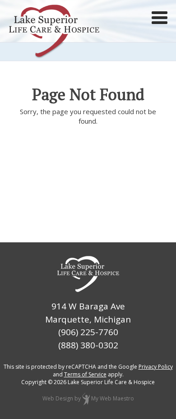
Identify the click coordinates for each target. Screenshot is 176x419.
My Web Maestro (112, 398)
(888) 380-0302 (88, 345)
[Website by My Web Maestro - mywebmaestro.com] (86, 398)
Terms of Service (85, 374)
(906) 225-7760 (88, 332)
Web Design (57, 398)
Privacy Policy (156, 367)
